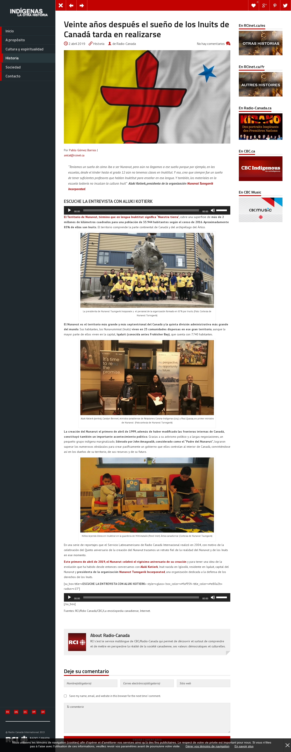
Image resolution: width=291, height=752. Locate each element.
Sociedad (13, 67)
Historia (12, 58)
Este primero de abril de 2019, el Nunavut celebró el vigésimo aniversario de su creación (125, 562)
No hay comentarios (211, 43)
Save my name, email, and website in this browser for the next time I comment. (115, 696)
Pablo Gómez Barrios (82, 150)
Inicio (10, 31)
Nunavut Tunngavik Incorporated (142, 572)
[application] (147, 210)
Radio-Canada (116, 635)
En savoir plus (244, 746)
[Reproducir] (69, 210)
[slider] (222, 210)
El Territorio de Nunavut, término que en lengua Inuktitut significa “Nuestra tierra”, (121, 217)
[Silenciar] (213, 210)
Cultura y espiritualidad (24, 49)
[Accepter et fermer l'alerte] (287, 745)
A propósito (15, 40)
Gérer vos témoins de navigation (207, 746)
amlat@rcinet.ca (74, 155)
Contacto (13, 76)
